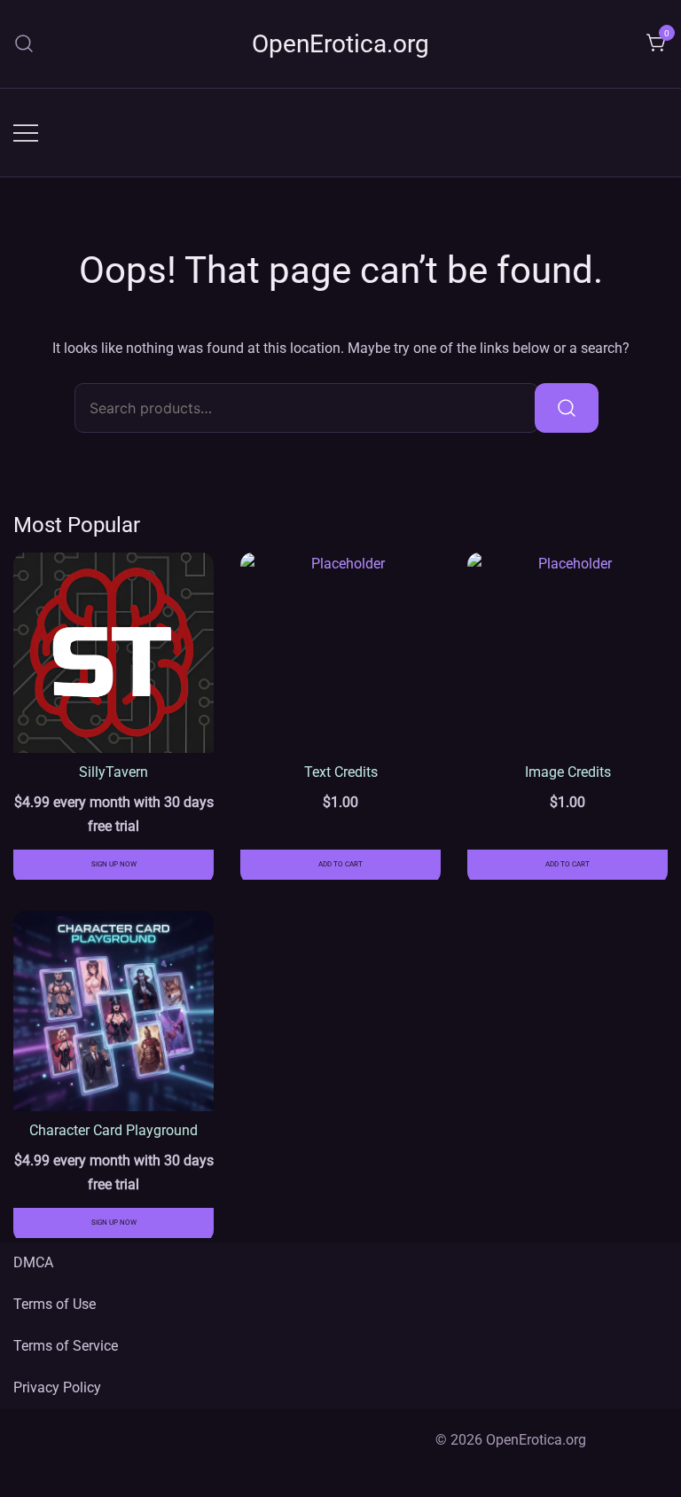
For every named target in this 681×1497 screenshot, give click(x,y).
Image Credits (568, 772)
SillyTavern (113, 772)
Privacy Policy (57, 1387)
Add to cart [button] (340, 864)
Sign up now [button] (114, 864)
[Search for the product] (567, 408)
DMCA (33, 1262)
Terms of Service (65, 1345)
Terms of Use (54, 1304)
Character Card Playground (113, 1130)
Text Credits (341, 772)
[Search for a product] (24, 44)
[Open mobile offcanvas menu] (25, 133)
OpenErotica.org (340, 44)
